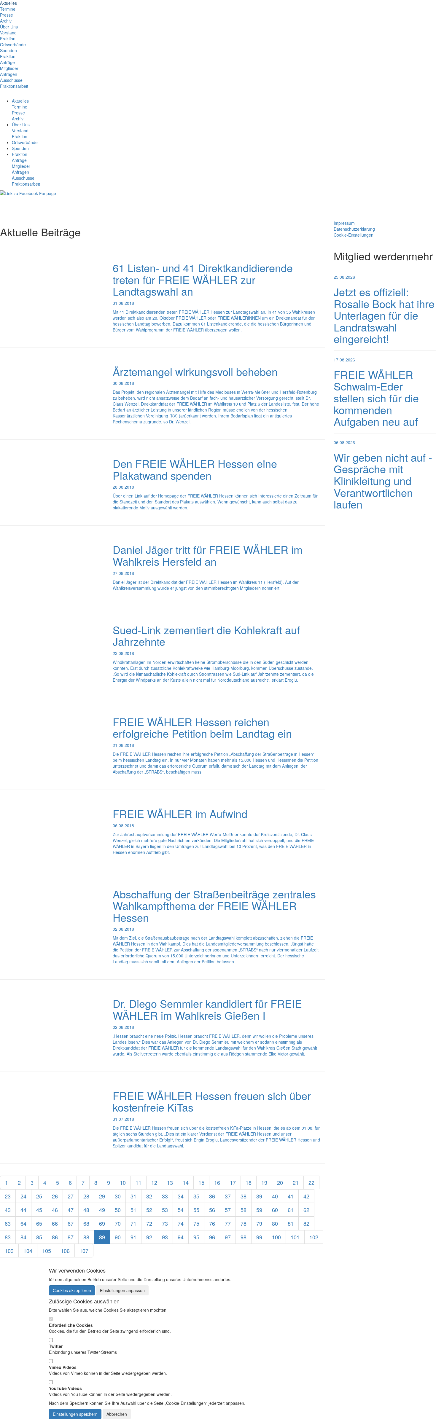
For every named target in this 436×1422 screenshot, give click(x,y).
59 (259, 1210)
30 (118, 1196)
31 (133, 1196)
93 (165, 1237)
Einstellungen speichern (75, 1414)
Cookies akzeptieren (72, 1290)
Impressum (344, 223)
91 (133, 1237)
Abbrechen (116, 1414)
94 (181, 1237)
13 (170, 1182)
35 (196, 1196)
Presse (6, 15)
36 (212, 1196)
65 (39, 1223)
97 (228, 1237)
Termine (7, 9)
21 (296, 1182)
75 (196, 1223)
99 (259, 1237)
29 (102, 1196)
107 (83, 1250)
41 (291, 1196)
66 (55, 1223)
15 (201, 1182)
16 (217, 1182)
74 (181, 1223)
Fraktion (7, 39)
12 (154, 1182)
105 (46, 1250)
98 (243, 1237)
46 (55, 1210)
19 (264, 1182)
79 (259, 1223)
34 (181, 1196)
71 (133, 1223)
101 (295, 1237)
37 (228, 1196)
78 (243, 1223)
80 (275, 1223)
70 (118, 1223)
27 (71, 1196)
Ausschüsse (11, 80)
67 (71, 1223)
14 (186, 1182)
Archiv (6, 21)
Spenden (8, 50)
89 (102, 1237)
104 (27, 1250)
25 (39, 1196)
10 (123, 1182)
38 (243, 1196)
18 (249, 1182)
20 (280, 1182)
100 (276, 1237)
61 (291, 1210)
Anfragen (8, 74)
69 (102, 1223)
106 (65, 1250)
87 (71, 1237)
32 (149, 1196)
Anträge (7, 62)
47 (71, 1210)
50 (118, 1210)
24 (23, 1196)
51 (133, 1210)
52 (149, 1210)
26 (55, 1196)
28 (86, 1196)
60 (275, 1210)
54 (181, 1210)
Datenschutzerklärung (354, 229)
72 (149, 1223)
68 (86, 1223)
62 (306, 1210)
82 (306, 1223)
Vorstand (8, 33)
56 (212, 1210)
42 (306, 1196)
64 (23, 1223)
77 (228, 1223)
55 (196, 1210)
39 (259, 1196)
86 (55, 1237)
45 (39, 1210)
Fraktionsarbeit (14, 86)
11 (138, 1182)
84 (23, 1237)
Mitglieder (9, 68)
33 (165, 1196)
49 (102, 1210)
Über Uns (9, 27)
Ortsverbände (13, 44)
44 (23, 1210)
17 (233, 1182)
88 (86, 1237)
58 (243, 1210)
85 (39, 1237)
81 (291, 1223)
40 (275, 1196)
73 (165, 1223)
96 (212, 1237)
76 (212, 1223)
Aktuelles (8, 3)
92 (149, 1237)
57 (228, 1210)
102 (313, 1237)
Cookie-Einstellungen (353, 235)
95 (196, 1237)
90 (118, 1237)
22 (311, 1182)
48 (86, 1210)
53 (165, 1210)
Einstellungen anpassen (122, 1290)
